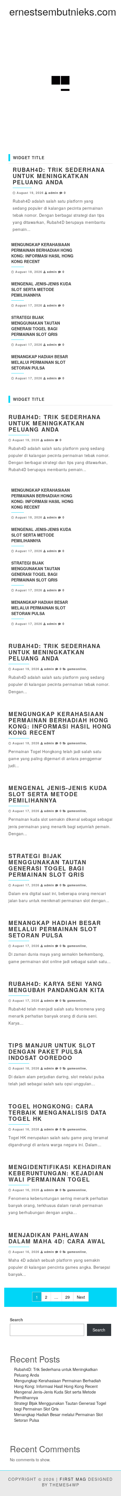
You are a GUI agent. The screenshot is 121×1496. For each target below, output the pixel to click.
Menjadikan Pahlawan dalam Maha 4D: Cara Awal (57, 1238)
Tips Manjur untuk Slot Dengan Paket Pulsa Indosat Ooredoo (52, 1051)
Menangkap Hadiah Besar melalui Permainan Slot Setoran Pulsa (39, 362)
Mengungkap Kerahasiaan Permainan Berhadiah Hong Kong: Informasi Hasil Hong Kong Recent (42, 253)
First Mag (73, 1479)
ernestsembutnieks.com (62, 11)
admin (53, 193)
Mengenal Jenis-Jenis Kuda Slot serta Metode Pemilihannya (41, 289)
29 (67, 1297)
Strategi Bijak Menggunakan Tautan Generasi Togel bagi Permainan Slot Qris (35, 325)
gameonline (76, 669)
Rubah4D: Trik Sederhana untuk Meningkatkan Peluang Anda (59, 175)
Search (16, 1319)
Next (81, 1297)
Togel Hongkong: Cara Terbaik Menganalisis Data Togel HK (57, 1112)
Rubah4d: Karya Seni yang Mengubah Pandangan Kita (56, 986)
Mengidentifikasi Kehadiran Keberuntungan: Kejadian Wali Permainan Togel (59, 1173)
